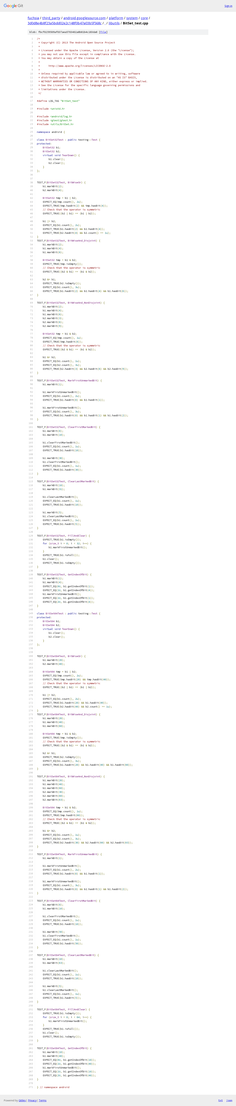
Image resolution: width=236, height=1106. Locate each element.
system (132, 18)
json (229, 1100)
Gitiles (22, 1100)
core (144, 18)
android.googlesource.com (84, 18)
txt (220, 1100)
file (103, 32)
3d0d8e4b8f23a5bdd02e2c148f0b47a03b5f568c (65, 23)
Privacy (32, 1100)
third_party (51, 18)
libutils (114, 23)
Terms (42, 1100)
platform (116, 18)
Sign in (228, 6)
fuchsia (33, 18)
